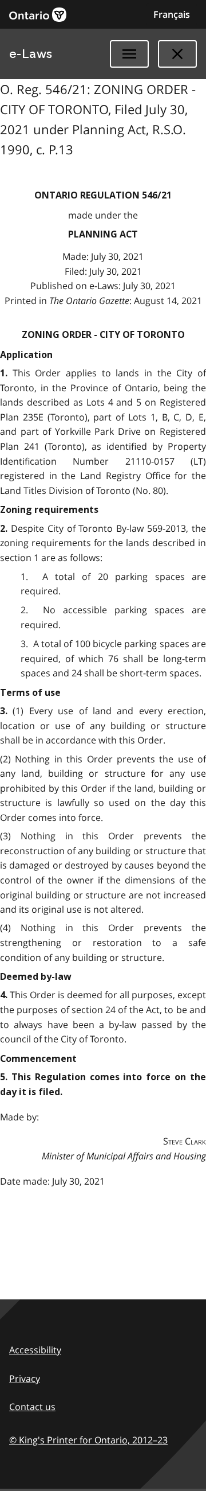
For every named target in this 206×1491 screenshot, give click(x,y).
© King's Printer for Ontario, (88, 1440)
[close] (177, 54)
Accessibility (35, 1350)
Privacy (24, 1378)
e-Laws (31, 54)
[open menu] (129, 54)
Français (171, 14)
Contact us (32, 1406)
